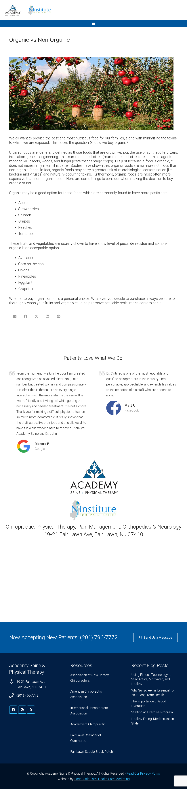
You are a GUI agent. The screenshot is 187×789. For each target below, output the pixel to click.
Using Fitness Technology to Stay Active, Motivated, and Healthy (151, 679)
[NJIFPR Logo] (39, 10)
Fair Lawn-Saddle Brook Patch (91, 751)
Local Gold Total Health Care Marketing (102, 779)
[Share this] (25, 316)
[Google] (22, 710)
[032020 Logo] (12, 10)
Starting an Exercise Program (152, 712)
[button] (93, 23)
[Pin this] (58, 316)
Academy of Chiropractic (88, 724)
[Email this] (14, 316)
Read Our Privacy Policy (143, 773)
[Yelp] (31, 710)
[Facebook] (13, 710)
